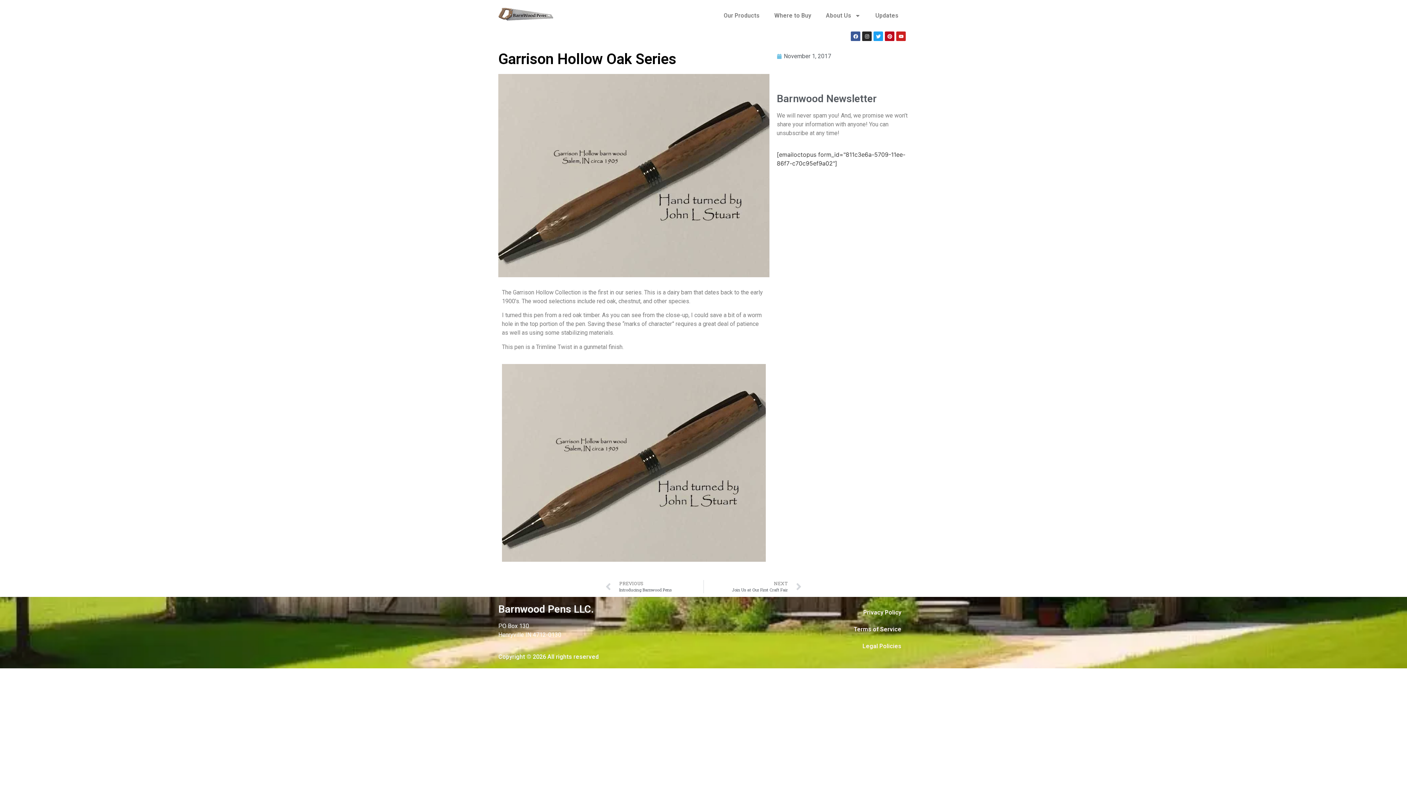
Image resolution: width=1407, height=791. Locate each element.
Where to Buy (792, 15)
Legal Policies (882, 646)
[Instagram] (867, 36)
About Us (838, 15)
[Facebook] (855, 36)
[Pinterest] (889, 36)
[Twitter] (878, 36)
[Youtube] (901, 36)
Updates (886, 15)
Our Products (742, 15)
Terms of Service (877, 629)
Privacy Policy (882, 612)
